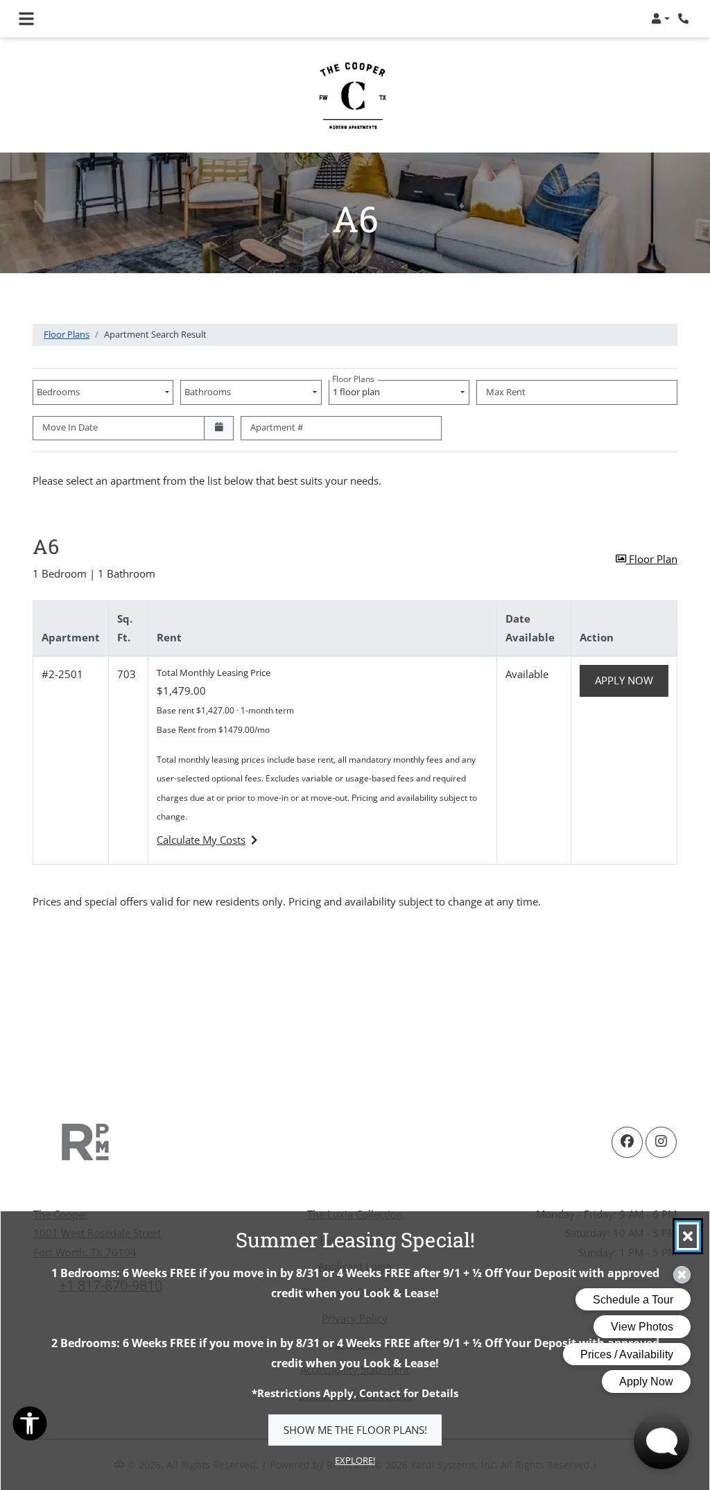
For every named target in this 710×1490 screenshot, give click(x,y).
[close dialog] (688, 1236)
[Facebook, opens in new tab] (627, 1142)
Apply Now (631, 680)
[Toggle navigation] (26, 19)
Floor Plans (66, 334)
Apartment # (276, 427)
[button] (660, 19)
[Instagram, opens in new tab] (661, 1142)
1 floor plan (357, 389)
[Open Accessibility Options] (29, 1426)
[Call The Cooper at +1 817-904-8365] (685, 19)
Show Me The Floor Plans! (355, 1430)
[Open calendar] (219, 428)
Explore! (355, 1460)
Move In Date (70, 427)
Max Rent (506, 392)
